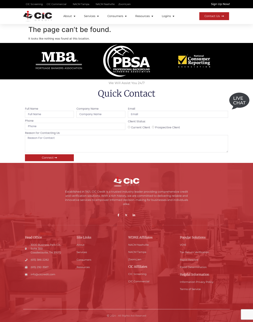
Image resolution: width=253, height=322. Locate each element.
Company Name (87, 109)
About (67, 16)
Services (89, 16)
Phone (29, 121)
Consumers (115, 16)
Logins (166, 16)
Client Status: (137, 121)
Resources (142, 16)
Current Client (140, 127)
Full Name (31, 109)
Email (131, 109)
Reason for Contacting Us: (42, 133)
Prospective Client (167, 127)
